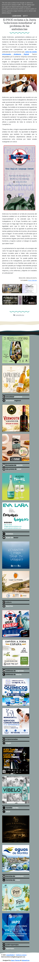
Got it (25, 16)
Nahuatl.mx (25, 960)
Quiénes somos (21, 955)
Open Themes (15, 960)
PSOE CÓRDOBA (32, 280)
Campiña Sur (19, 315)
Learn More (16, 16)
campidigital (10, 955)
